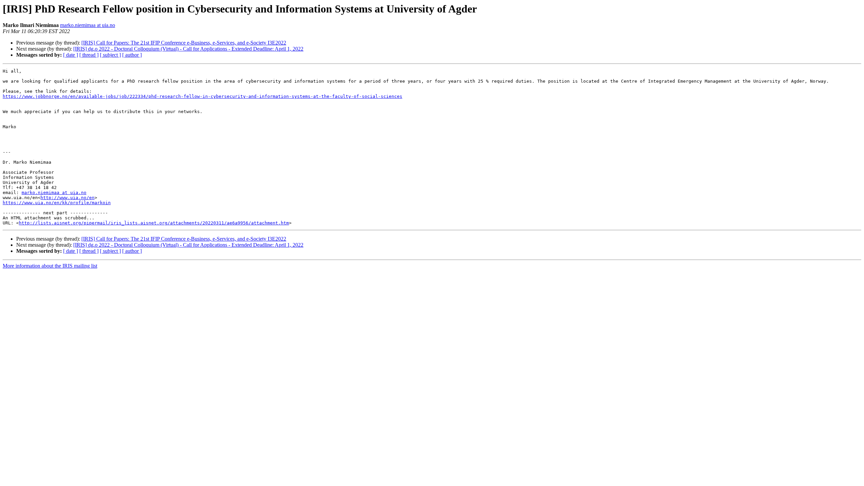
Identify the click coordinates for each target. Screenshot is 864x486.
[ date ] (70, 55)
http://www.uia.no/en (67, 197)
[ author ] (132, 55)
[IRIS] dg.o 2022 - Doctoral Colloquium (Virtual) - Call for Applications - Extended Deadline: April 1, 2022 (188, 49)
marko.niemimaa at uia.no (87, 25)
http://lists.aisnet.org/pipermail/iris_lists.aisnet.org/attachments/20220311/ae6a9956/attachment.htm (154, 222)
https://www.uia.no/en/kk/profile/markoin (57, 202)
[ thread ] (89, 55)
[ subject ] (110, 55)
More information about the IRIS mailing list (50, 266)
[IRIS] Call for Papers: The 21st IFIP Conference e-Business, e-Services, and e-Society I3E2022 (183, 43)
